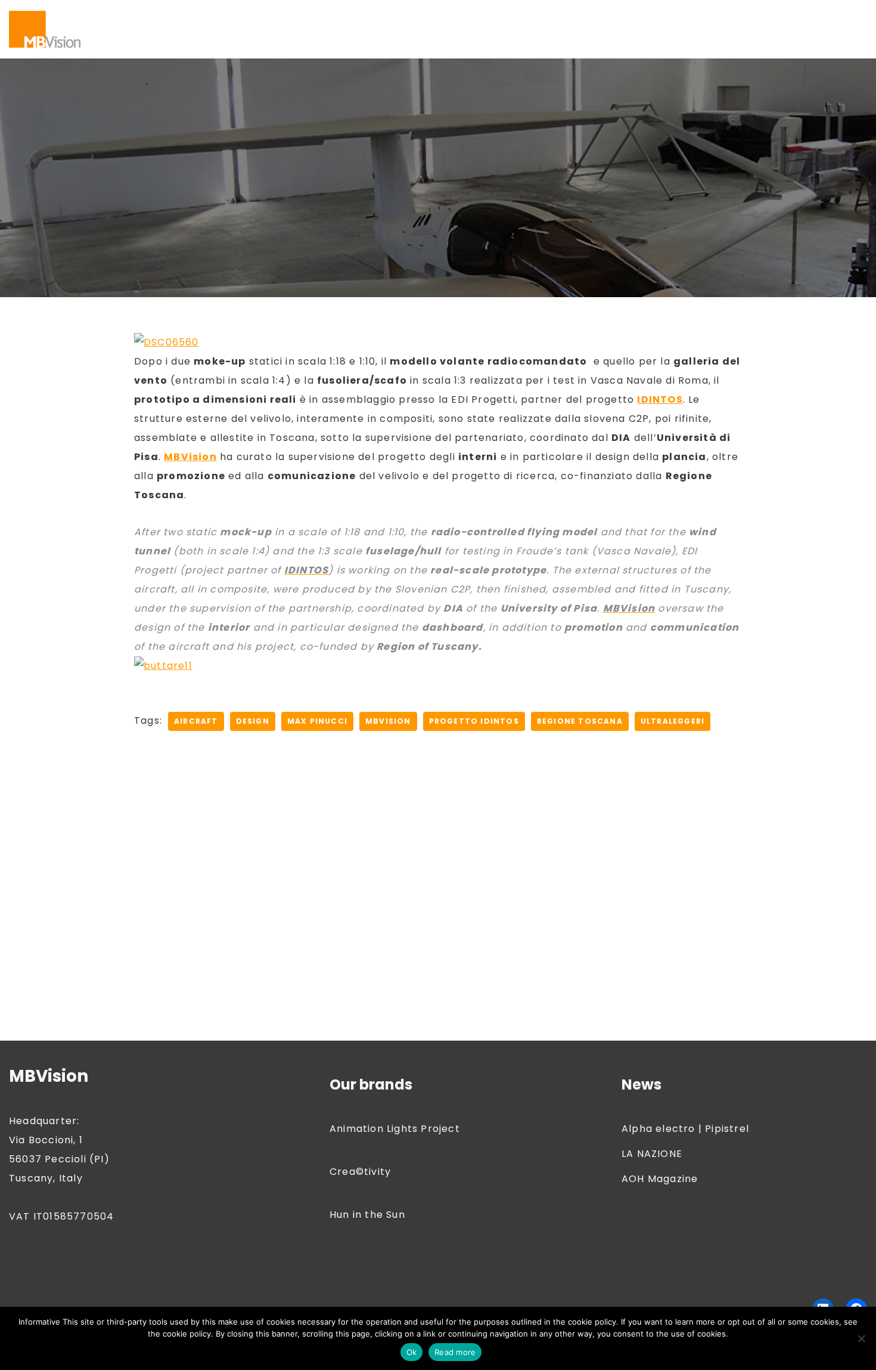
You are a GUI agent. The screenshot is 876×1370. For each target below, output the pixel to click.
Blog (181, 13)
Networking (373, 29)
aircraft (196, 721)
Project (790, 29)
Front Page (783, 13)
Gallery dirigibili (181, 29)
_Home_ (244, 44)
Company (448, 13)
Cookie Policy (712, 13)
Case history (381, 13)
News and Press (450, 29)
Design (252, 721)
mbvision (388, 721)
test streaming (174, 44)
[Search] (856, 28)
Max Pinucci (317, 721)
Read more (455, 1352)
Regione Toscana (580, 721)
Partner (517, 29)
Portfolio (740, 29)
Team (112, 44)
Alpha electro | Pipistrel (685, 1129)
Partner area (577, 29)
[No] (861, 1338)
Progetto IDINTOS (474, 721)
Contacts (645, 13)
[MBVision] (44, 29)
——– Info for (128, 13)
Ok (411, 1352)
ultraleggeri (672, 721)
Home (244, 29)
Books (323, 13)
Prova (832, 29)
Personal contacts (663, 29)
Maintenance (302, 29)
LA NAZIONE (652, 1154)
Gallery (115, 29)
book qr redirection (250, 13)
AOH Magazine (660, 1179)
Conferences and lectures (547, 13)
